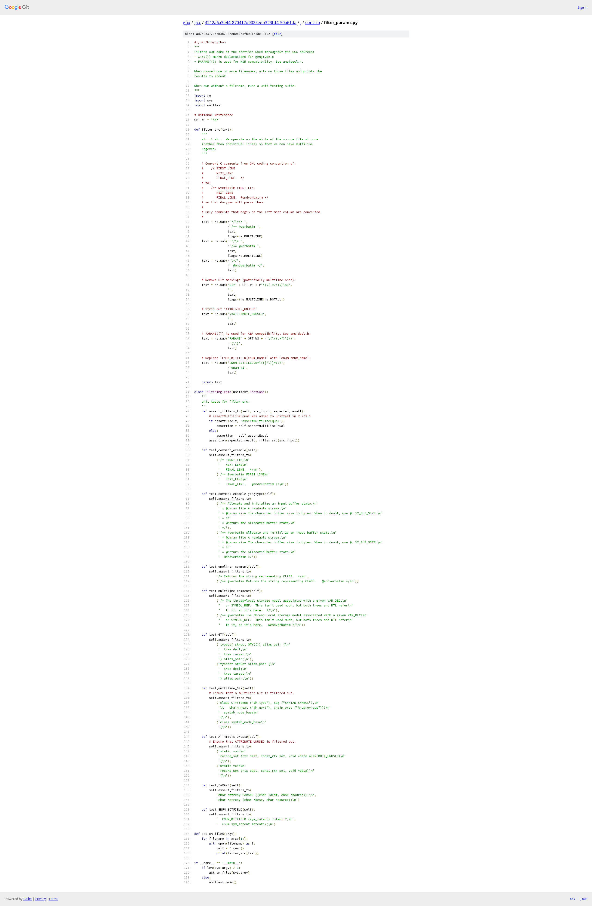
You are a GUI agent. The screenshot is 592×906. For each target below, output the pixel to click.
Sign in (582, 7)
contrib (312, 22)
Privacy (40, 899)
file (277, 34)
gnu (186, 22)
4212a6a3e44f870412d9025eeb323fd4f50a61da (250, 22)
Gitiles (27, 899)
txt (572, 899)
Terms (53, 899)
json (583, 899)
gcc (197, 22)
